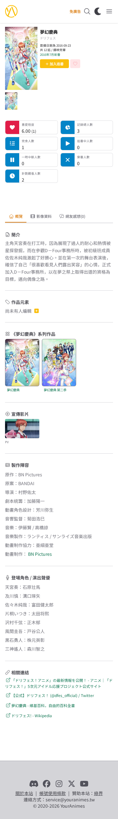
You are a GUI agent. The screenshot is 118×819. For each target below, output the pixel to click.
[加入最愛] (75, 63)
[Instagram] (59, 783)
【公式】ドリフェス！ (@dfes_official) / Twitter (52, 695)
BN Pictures (40, 554)
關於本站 (24, 793)
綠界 (98, 793)
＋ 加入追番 (54, 63)
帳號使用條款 (52, 793)
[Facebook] (46, 783)
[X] (71, 783)
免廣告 (75, 11)
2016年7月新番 (50, 54)
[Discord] (34, 783)
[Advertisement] (59, 196)
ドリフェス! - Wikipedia (31, 715)
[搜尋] (87, 11)
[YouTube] (84, 783)
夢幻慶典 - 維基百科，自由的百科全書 (43, 705)
